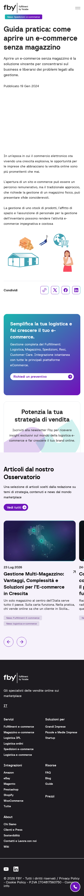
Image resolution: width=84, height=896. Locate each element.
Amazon (9, 772)
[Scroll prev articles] (8, 642)
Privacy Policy (69, 878)
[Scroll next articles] (22, 642)
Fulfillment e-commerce (19, 726)
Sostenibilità (12, 835)
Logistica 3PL (12, 738)
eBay (7, 778)
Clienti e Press (13, 829)
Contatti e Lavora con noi (20, 841)
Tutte (7, 806)
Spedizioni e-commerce (19, 749)
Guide (49, 784)
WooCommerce (13, 801)
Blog (48, 778)
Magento (9, 784)
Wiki (6, 846)
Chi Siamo (10, 824)
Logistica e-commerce (18, 755)
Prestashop (11, 789)
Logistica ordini (13, 743)
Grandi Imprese (55, 726)
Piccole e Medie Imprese (61, 732)
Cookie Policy (16, 882)
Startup (50, 738)
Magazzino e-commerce (19, 732)
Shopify (8, 795)
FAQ (48, 772)
